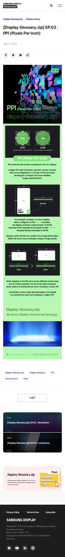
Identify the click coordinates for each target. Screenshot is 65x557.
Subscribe (50, 512)
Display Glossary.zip (14, 372)
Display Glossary (37, 372)
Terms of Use (33, 512)
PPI (52, 372)
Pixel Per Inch (11, 378)
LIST (32, 397)
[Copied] (27, 55)
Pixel (26, 378)
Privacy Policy (13, 512)
